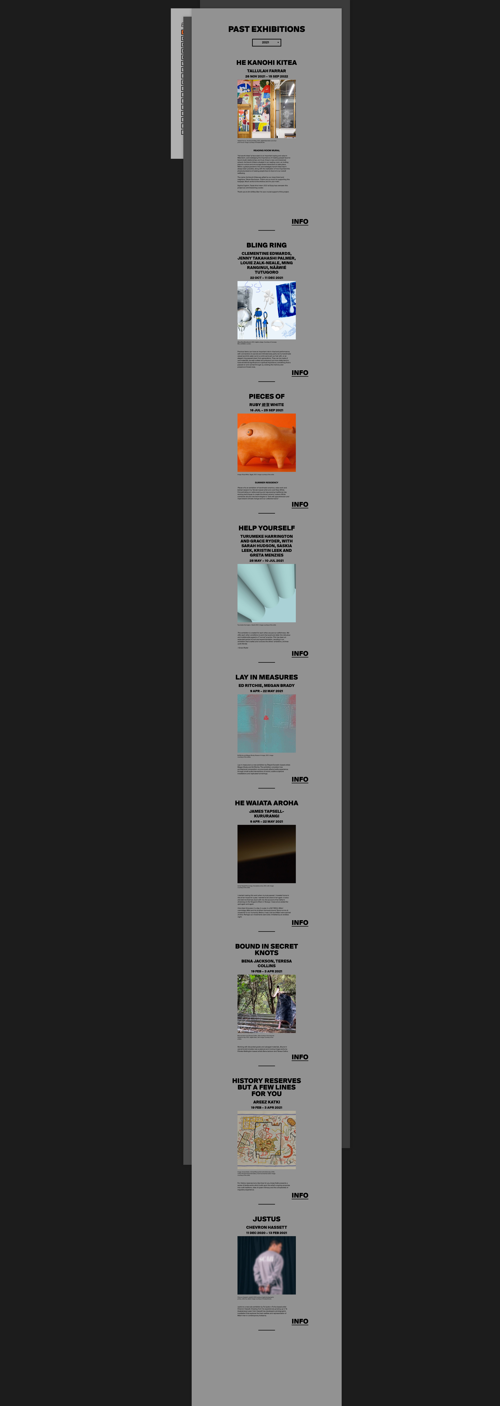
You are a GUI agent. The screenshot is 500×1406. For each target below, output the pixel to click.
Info (300, 221)
